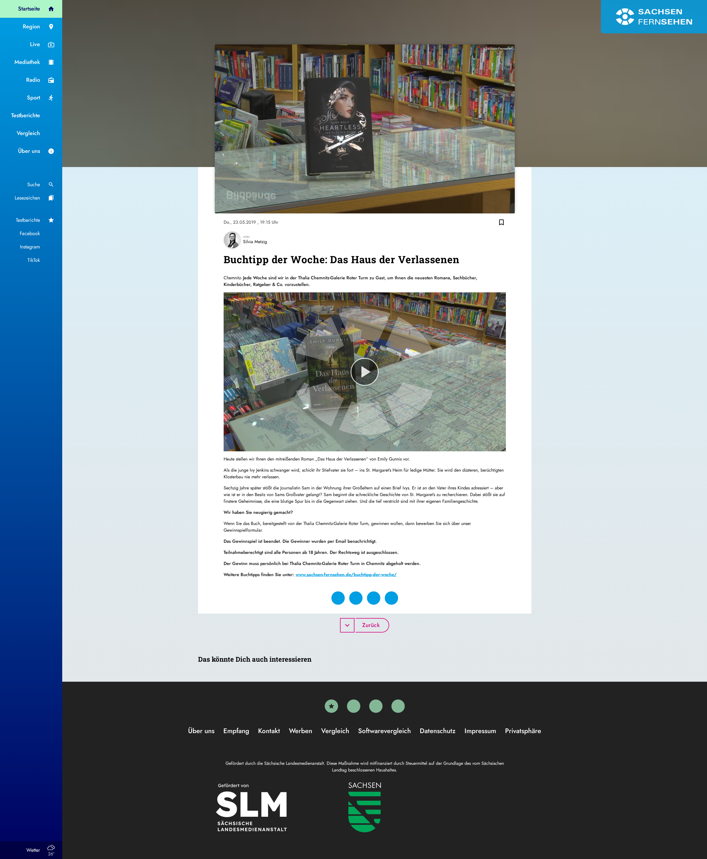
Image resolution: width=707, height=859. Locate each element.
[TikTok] (398, 706)
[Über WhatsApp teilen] (373, 598)
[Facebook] (353, 706)
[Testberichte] (331, 706)
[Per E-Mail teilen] (391, 598)
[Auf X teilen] (356, 598)
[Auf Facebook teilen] (338, 598)
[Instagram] (376, 706)
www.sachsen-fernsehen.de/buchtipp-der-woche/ (346, 574)
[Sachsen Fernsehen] (654, 16)
